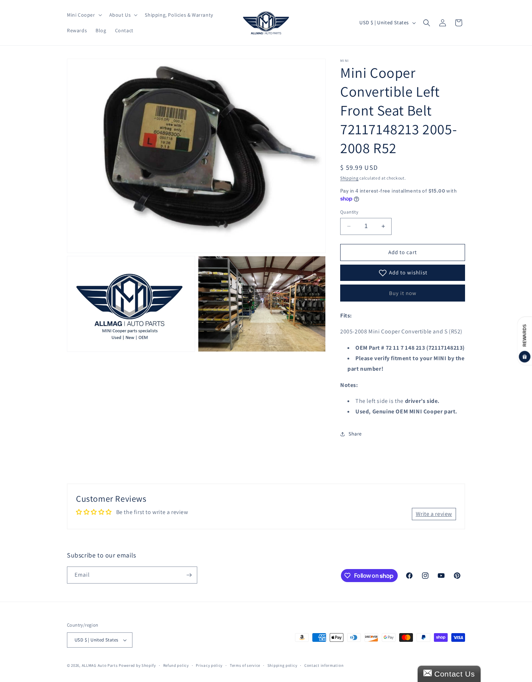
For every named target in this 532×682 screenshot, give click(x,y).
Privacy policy (209, 665)
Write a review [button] (434, 514)
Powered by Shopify (137, 665)
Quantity (349, 212)
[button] (84, 14)
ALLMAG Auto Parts (100, 665)
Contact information (323, 665)
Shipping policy (282, 665)
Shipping (349, 178)
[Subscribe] (189, 575)
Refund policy (176, 665)
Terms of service (245, 665)
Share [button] (355, 433)
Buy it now (403, 293)
